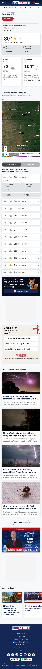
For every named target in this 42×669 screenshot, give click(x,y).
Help (21, 651)
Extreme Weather (35, 8)
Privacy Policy (21, 636)
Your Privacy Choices (22, 642)
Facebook (8, 654)
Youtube (21, 654)
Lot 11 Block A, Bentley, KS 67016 (17, 344)
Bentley (9, 12)
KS (5, 12)
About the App (21, 633)
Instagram (16, 654)
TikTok (29, 654)
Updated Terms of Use (21, 639)
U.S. (3, 12)
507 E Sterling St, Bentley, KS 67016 (18, 338)
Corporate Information (21, 648)
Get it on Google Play (26, 659)
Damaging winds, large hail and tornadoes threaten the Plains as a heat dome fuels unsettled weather (21, 398)
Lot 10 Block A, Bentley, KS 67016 (17, 349)
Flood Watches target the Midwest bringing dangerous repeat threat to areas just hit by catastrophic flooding (20, 435)
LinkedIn (25, 654)
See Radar (7, 18)
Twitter (12, 654)
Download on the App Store (15, 659)
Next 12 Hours (11, 164)
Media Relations (21, 645)
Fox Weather (21, 2)
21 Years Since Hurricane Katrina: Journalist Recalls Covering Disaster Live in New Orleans (11, 610)
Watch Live (4, 8)
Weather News (14, 8)
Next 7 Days (30, 164)
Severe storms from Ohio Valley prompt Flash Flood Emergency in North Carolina (18, 472)
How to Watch (24, 8)
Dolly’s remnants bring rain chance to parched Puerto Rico (33, 608)
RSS (33, 654)
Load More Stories (21, 522)
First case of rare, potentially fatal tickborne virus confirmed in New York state (20, 508)
